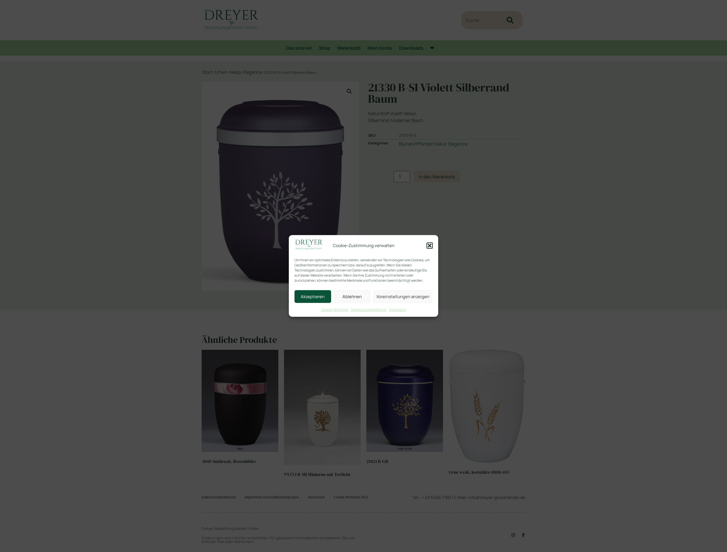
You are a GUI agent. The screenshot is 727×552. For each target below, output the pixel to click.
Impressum (397, 309)
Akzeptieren (313, 297)
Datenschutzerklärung (368, 309)
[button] (430, 245)
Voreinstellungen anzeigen (402, 297)
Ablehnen (352, 297)
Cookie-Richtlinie (334, 309)
